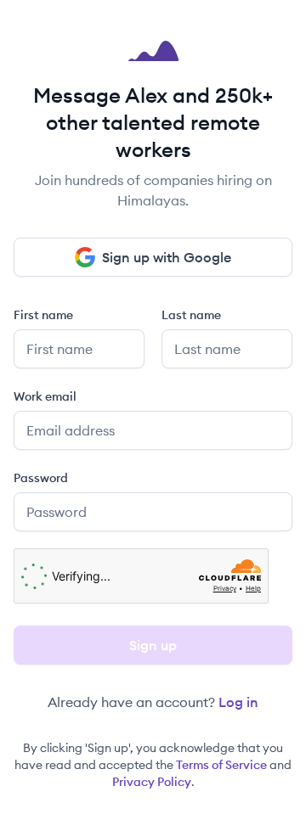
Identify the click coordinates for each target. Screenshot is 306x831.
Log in (238, 701)
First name (43, 315)
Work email (45, 396)
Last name (191, 315)
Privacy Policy (151, 781)
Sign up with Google (166, 257)
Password (41, 478)
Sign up (153, 645)
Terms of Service (221, 764)
